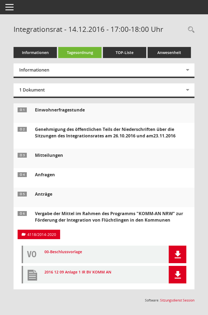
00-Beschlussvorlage (63, 252)
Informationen (35, 52)
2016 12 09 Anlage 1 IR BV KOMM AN (77, 272)
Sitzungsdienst (177, 300)
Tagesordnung (80, 52)
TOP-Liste (125, 52)
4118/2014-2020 (41, 234)
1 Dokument (32, 90)
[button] (177, 254)
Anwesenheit (169, 52)
